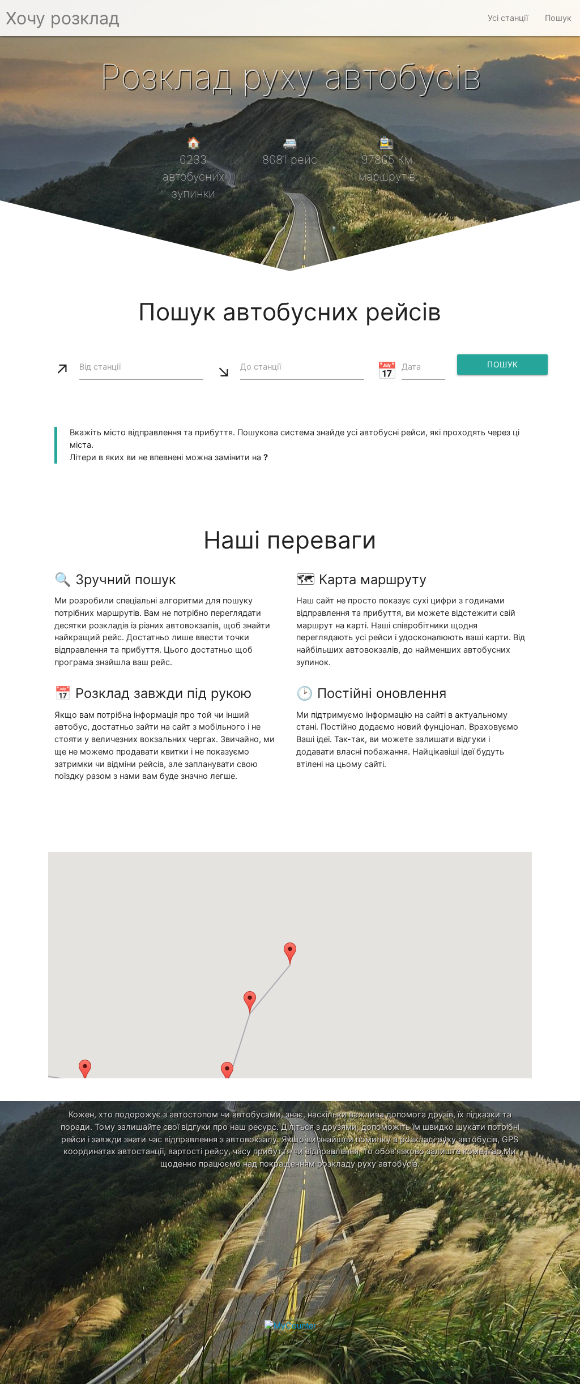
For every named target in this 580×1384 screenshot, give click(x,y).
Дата (411, 367)
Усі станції (508, 18)
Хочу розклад (63, 18)
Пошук (558, 18)
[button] (290, 954)
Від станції (100, 367)
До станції (260, 367)
